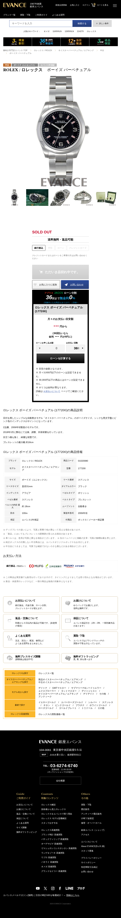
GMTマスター (59, 688)
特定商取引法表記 (89, 867)
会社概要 (60, 780)
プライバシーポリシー (91, 858)
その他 (102, 693)
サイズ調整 (21, 827)
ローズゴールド (46, 708)
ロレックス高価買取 (50, 830)
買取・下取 (25, 15)
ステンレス (107, 702)
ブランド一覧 (9, 15)
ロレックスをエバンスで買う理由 (56, 814)
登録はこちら (72, 895)
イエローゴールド (47, 702)
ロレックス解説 (48, 805)
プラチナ (80, 705)
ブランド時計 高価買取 (51, 835)
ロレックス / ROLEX (43, 50)
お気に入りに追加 (48, 284)
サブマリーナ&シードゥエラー (86, 688)
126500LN (69, 31)
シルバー (92, 702)
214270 (80, 31)
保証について (22, 818)
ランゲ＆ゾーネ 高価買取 (52, 853)
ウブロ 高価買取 (48, 857)
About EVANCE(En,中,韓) (93, 846)
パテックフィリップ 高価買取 (55, 839)
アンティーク (45, 696)
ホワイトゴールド (98, 705)
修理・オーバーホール (91, 823)
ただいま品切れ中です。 (62, 272)
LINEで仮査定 (87, 818)
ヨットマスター (69, 691)
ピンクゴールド (63, 705)
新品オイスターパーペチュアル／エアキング (60, 679)
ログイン (86, 5)
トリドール (87, 708)
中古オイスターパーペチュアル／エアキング (60, 682)
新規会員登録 (61, 5)
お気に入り (74, 5)
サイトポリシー (88, 862)
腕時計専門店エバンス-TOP (15, 50)
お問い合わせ (77, 284)
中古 (102, 50)
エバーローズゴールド (72, 702)
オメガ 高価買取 (48, 867)
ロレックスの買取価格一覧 (51, 714)
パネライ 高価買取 (49, 862)
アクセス (85, 835)
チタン (46, 705)
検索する (82, 23)
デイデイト (88, 693)
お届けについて (23, 809)
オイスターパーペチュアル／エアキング (76, 50)
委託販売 (85, 809)
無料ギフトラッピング (26, 832)
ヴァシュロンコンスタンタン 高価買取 (59, 848)
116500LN (57, 31)
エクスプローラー (47, 691)
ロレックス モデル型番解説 (53, 818)
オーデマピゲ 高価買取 (51, 844)
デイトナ (42, 688)
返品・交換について (25, 814)
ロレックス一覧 (46, 673)
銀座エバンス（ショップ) (92, 830)
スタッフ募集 (87, 851)
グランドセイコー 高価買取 (53, 871)
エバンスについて (89, 842)
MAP (44, 755)
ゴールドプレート (68, 708)
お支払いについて (51, 391)
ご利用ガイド (41, 15)
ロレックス (91, 31)
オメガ (46, 31)
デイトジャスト (89, 691)
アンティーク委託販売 (91, 814)
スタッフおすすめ (49, 823)
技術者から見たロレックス (53, 809)
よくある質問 (58, 15)
